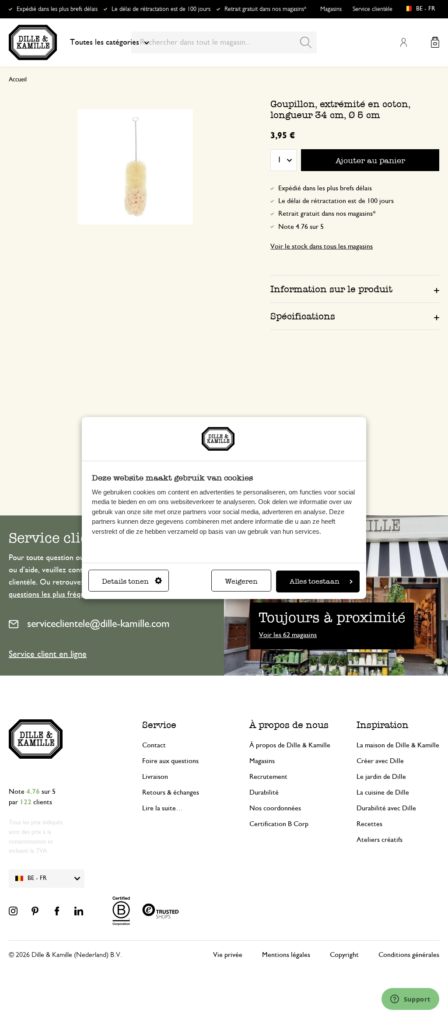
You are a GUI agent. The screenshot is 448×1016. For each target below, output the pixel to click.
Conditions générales (408, 954)
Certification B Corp (278, 823)
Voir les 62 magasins (288, 634)
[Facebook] (56, 911)
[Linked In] (78, 911)
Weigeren (241, 581)
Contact (154, 745)
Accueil (18, 80)
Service (159, 724)
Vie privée (227, 954)
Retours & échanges (170, 792)
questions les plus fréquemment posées (72, 595)
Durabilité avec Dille (386, 808)
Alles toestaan (315, 581)
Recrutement (268, 776)
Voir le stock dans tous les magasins (321, 246)
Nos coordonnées (275, 808)
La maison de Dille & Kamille (398, 745)
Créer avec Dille (380, 760)
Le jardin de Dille (381, 776)
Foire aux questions (170, 760)
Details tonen (125, 581)
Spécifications (302, 316)
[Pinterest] (35, 911)
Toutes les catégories (104, 42)
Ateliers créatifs (379, 839)
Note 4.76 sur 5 (301, 226)
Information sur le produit (331, 289)
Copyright (344, 954)
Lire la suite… (162, 808)
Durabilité (264, 792)
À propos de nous (289, 724)
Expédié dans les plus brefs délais (57, 9)
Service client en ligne (48, 654)
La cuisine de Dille (383, 792)
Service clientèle (372, 9)
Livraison (155, 776)
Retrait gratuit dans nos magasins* (265, 9)
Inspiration (383, 724)
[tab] (354, 288)
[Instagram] (13, 911)
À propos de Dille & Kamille (289, 745)
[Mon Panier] (435, 42)
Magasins (331, 9)
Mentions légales (286, 954)
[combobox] (224, 42)
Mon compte (403, 42)
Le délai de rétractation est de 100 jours (161, 9)
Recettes (369, 823)
